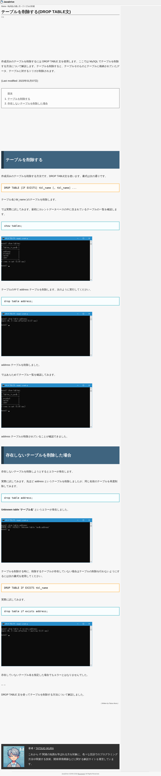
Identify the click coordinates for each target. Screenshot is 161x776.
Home (3, 6)
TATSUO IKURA (45, 748)
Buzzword (81, 774)
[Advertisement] (60, 36)
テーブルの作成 (28, 6)
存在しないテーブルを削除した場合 (28, 103)
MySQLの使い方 (14, 6)
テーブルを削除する (19, 98)
